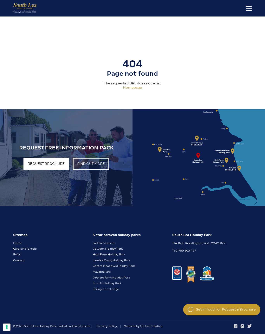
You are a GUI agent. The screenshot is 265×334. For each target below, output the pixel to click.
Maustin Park (102, 271)
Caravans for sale (25, 248)
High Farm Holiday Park (109, 254)
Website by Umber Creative (143, 326)
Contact (19, 260)
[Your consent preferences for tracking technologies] (6, 327)
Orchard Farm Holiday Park (111, 277)
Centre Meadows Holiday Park (114, 266)
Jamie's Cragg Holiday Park (111, 260)
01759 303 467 (185, 250)
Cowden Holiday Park (108, 248)
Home (17, 243)
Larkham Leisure (104, 243)
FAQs (17, 254)
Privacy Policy (107, 326)
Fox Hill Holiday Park (107, 283)
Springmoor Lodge (106, 289)
